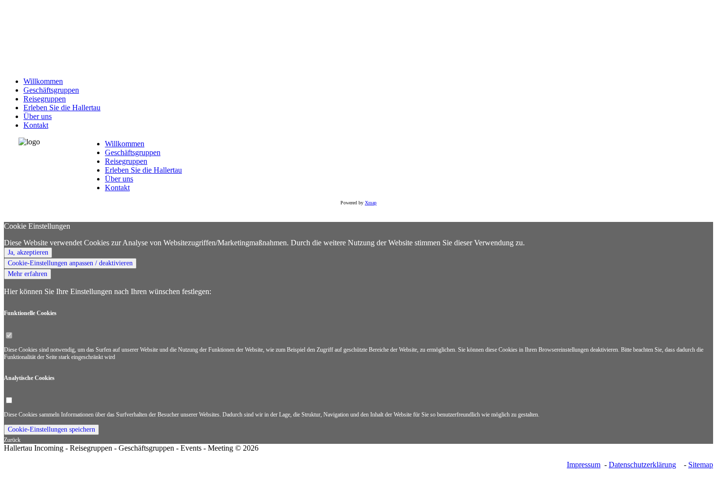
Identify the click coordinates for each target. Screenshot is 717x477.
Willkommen (124, 143)
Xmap (371, 202)
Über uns (119, 179)
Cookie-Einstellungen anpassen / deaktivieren (70, 263)
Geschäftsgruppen (132, 152)
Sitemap (700, 464)
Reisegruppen (126, 161)
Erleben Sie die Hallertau (143, 170)
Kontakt (117, 187)
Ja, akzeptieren (28, 252)
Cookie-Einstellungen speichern (51, 429)
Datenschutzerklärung (642, 464)
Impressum (583, 464)
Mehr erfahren (27, 274)
